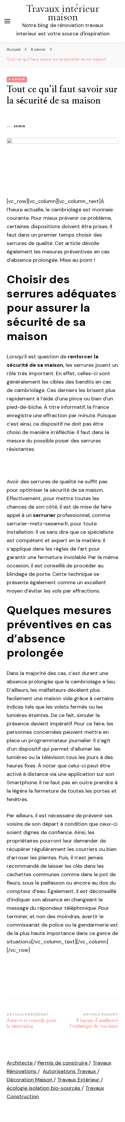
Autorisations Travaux (70, 1071)
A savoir (17, 79)
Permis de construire (63, 1062)
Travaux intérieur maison (62, 12)
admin (19, 126)
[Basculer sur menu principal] (7, 21)
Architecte (20, 1062)
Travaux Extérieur (79, 1079)
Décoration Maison (30, 1079)
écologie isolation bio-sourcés (44, 1088)
